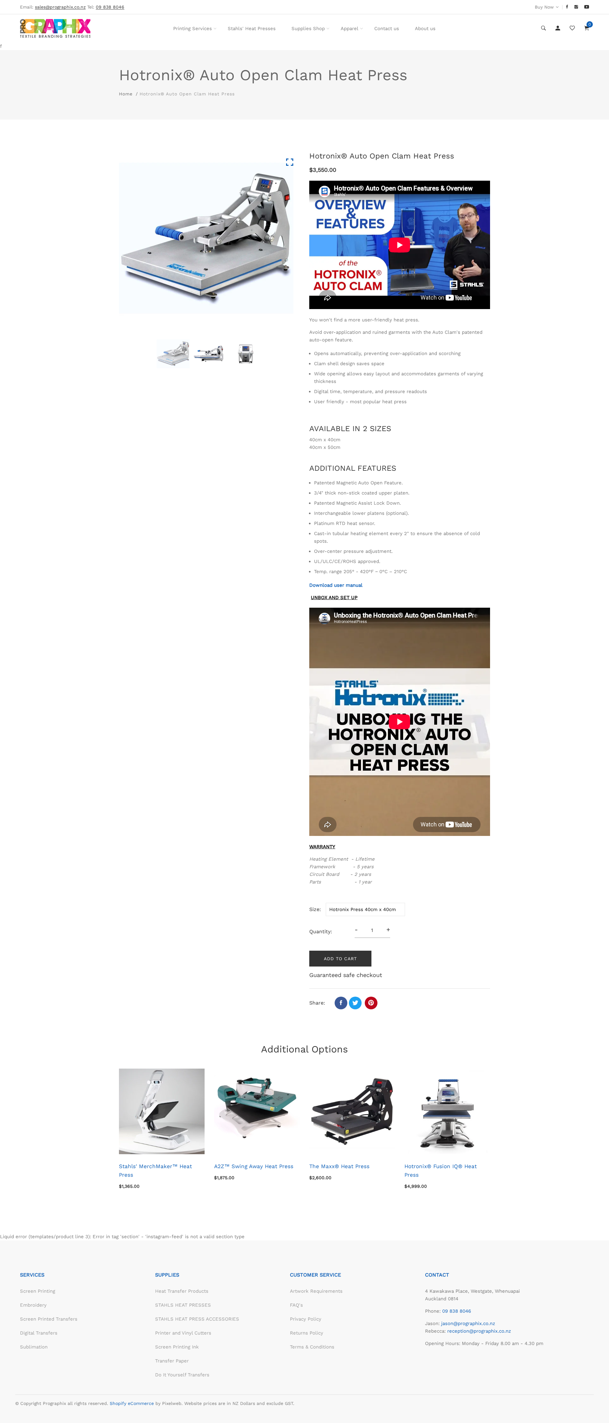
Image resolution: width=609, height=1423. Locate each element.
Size (314, 909)
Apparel (349, 28)
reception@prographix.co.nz (479, 1331)
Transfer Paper (172, 1361)
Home (126, 93)
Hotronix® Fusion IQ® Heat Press (440, 1170)
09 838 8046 (456, 1311)
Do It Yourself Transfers (182, 1375)
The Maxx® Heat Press (339, 1166)
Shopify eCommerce (132, 1403)
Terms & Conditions (312, 1347)
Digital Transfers (38, 1333)
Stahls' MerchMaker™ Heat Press (155, 1170)
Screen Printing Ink (177, 1347)
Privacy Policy (305, 1319)
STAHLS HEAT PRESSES (183, 1305)
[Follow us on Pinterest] (371, 1003)
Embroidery (33, 1305)
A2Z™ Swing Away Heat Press (253, 1166)
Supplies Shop (308, 28)
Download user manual (336, 585)
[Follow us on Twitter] (355, 1003)
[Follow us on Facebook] (341, 1003)
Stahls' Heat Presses (252, 28)
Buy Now (544, 7)
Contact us (386, 28)
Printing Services (192, 28)
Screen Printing (37, 1291)
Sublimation (34, 1347)
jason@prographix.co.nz (468, 1323)
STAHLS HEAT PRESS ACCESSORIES (197, 1319)
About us (425, 28)
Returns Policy (306, 1333)
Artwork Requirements (316, 1291)
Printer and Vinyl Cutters (183, 1333)
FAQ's (296, 1305)
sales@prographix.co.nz (60, 7)
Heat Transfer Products (181, 1291)
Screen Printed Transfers (48, 1319)
